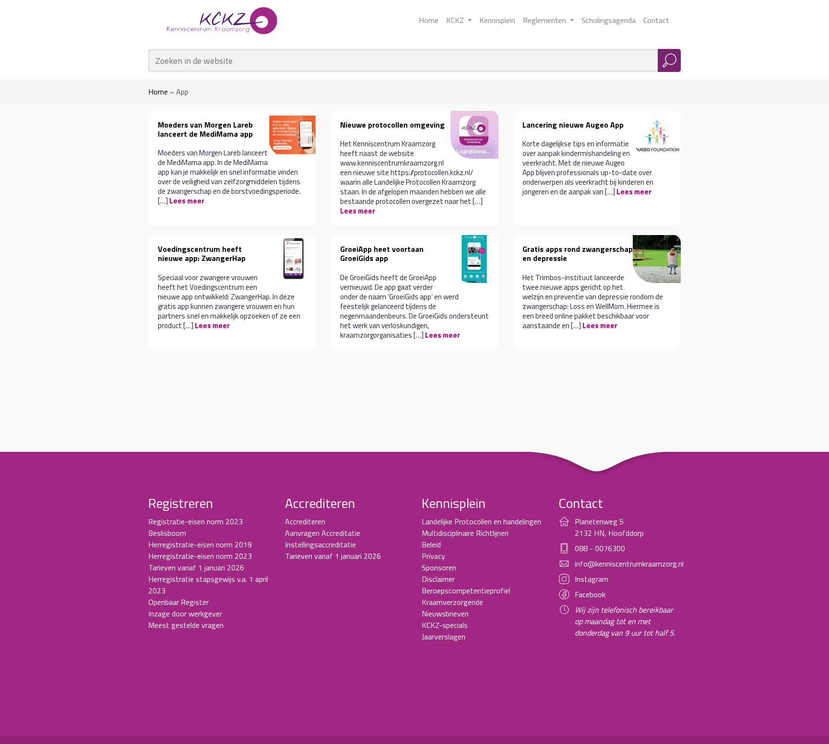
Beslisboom (167, 533)
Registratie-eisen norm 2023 (195, 521)
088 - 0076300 (600, 548)
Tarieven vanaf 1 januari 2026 (196, 567)
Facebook (590, 594)
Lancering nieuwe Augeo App (573, 124)
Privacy (433, 556)
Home (428, 20)
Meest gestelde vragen (186, 625)
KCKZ (456, 20)
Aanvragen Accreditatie (322, 533)
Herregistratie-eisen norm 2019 (200, 544)
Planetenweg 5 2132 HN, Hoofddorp (609, 527)
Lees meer (186, 200)
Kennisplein (497, 20)
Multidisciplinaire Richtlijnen (465, 533)
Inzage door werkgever (185, 613)
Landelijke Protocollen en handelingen (481, 521)
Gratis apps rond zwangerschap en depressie (577, 253)
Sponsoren (439, 567)
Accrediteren (305, 521)
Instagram (591, 579)
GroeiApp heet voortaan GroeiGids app (382, 253)
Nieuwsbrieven (445, 613)
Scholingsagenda (608, 20)
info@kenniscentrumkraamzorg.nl (629, 563)
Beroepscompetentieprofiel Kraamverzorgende (466, 596)
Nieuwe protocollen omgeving (392, 124)
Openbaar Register (178, 602)
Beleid (431, 544)
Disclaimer (438, 579)
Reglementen (545, 20)
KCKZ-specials (445, 625)
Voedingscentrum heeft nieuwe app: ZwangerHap (202, 253)
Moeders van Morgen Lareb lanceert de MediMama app (205, 129)
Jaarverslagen (443, 636)
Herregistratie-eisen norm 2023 (200, 556)
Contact (656, 20)
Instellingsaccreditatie (320, 544)
